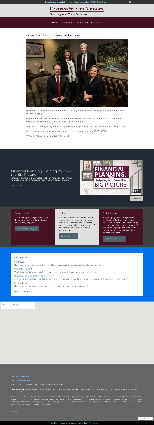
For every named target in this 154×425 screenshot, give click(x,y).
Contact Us (96, 22)
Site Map (14, 411)
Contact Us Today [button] (25, 229)
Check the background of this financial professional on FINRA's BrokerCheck (76, 2)
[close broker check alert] (130, 2)
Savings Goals (20, 283)
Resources (81, 22)
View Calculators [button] (113, 239)
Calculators (20, 257)
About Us (66, 22)
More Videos (16, 185)
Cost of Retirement (23, 269)
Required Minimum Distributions (29, 276)
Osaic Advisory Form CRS (21, 380)
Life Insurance (20, 262)
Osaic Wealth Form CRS (20, 376)
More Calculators (23, 291)
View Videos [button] (67, 236)
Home (55, 22)
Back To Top (144, 419)
